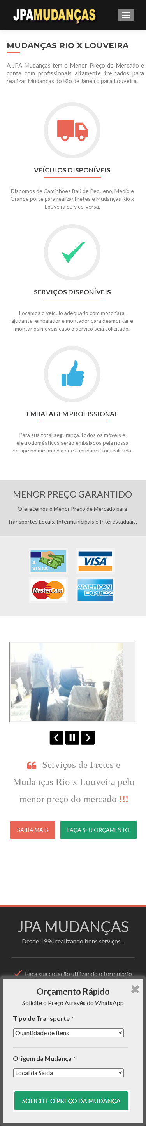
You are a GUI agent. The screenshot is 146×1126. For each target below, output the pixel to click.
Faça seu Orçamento (98, 830)
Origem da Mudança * (44, 1058)
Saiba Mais (32, 830)
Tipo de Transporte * (43, 1018)
